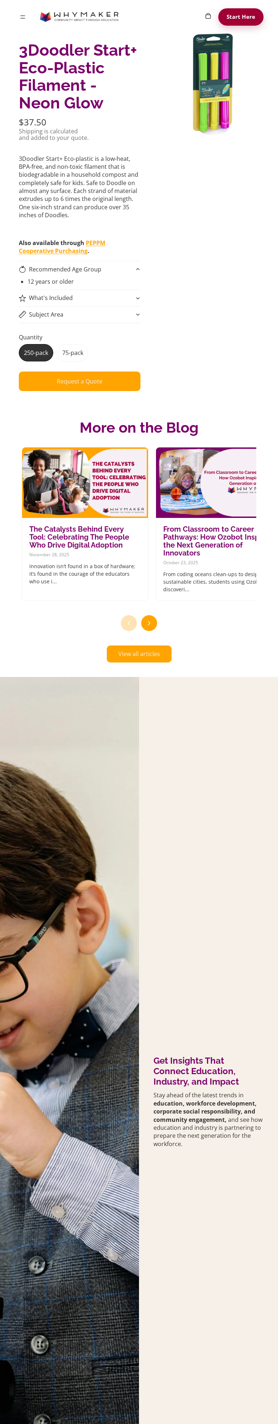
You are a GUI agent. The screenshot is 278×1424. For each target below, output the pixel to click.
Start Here (241, 16)
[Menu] (22, 17)
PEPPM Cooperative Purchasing (62, 247)
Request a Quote (79, 381)
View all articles (139, 654)
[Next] (149, 623)
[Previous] (129, 623)
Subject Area (46, 314)
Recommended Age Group (65, 269)
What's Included (51, 298)
